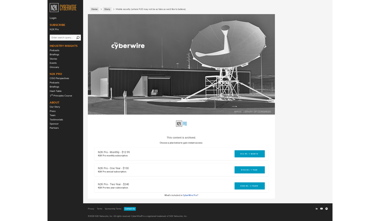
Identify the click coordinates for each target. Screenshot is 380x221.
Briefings (54, 54)
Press (53, 111)
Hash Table (55, 91)
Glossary (54, 67)
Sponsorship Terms (113, 208)
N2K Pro (54, 29)
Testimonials (56, 119)
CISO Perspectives (59, 78)
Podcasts (54, 50)
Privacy (91, 208)
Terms (99, 208)
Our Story (55, 106)
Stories (53, 58)
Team (53, 115)
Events (53, 63)
